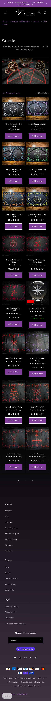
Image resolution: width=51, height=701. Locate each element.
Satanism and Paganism (21, 21)
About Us (8, 511)
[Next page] (32, 481)
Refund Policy (10, 584)
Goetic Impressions (15, 678)
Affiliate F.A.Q (11, 539)
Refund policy (42, 678)
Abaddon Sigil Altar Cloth (13, 310)
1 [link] (18, 481)
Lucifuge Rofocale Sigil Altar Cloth (37, 261)
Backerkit (9, 551)
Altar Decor (22, 694)
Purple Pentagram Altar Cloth (37, 125)
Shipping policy (39, 682)
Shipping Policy (11, 578)
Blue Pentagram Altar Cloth (14, 170)
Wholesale (9, 522)
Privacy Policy (10, 612)
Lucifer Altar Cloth (13, 454)
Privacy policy (13, 682)
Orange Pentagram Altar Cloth (14, 216)
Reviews (8, 573)
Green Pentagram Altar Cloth (37, 170)
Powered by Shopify (29, 678)
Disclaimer (9, 618)
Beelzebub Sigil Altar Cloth (14, 261)
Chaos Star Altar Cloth (13, 358)
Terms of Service (12, 606)
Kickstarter (9, 545)
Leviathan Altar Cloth (13, 407)
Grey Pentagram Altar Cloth (13, 125)
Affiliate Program (12, 534)
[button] (5, 12)
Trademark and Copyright (15, 623)
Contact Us (9, 590)
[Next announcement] (46, 3)
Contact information (19, 686)
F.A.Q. (7, 567)
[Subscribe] (40, 640)
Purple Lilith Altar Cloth (37, 359)
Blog (7, 516)
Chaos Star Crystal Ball (37, 309)
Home (5, 21)
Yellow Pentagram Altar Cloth (37, 216)
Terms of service (26, 682)
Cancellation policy (34, 686)
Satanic (37, 21)
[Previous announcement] (4, 3)
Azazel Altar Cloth (37, 407)
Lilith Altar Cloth (37, 454)
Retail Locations (11, 528)
